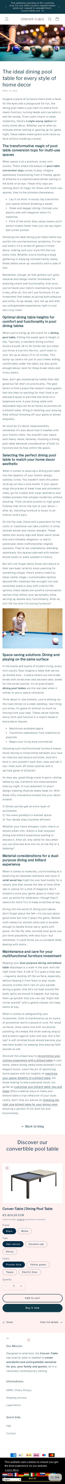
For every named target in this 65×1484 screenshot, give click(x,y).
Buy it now (32, 1307)
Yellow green (38, 1264)
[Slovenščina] (42, 1474)
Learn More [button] (12, 1470)
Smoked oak (36, 1244)
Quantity (7, 1279)
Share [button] (9, 1322)
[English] (10, 1474)
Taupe (10, 1272)
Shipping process (16, 1397)
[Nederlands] (5, 1474)
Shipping (20, 1219)
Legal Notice (13, 1405)
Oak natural (13, 1244)
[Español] (48, 1474)
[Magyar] (26, 1474)
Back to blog (34, 1126)
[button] (6, 19)
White (24, 1231)
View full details (49, 1322)
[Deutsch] (21, 1474)
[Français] (15, 1474)
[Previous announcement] (6, 6)
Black (9, 1231)
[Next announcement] (59, 6)
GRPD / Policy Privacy (18, 1390)
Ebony (10, 1251)
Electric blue (30, 1272)
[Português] (37, 1474)
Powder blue (14, 1264)
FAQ (8, 1426)
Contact (11, 1433)
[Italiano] (32, 1474)
